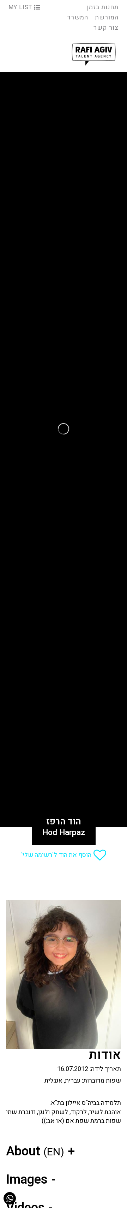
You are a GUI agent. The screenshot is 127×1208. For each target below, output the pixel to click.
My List (21, 7)
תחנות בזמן (103, 7)
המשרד (77, 17)
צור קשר (106, 27)
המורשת (107, 17)
